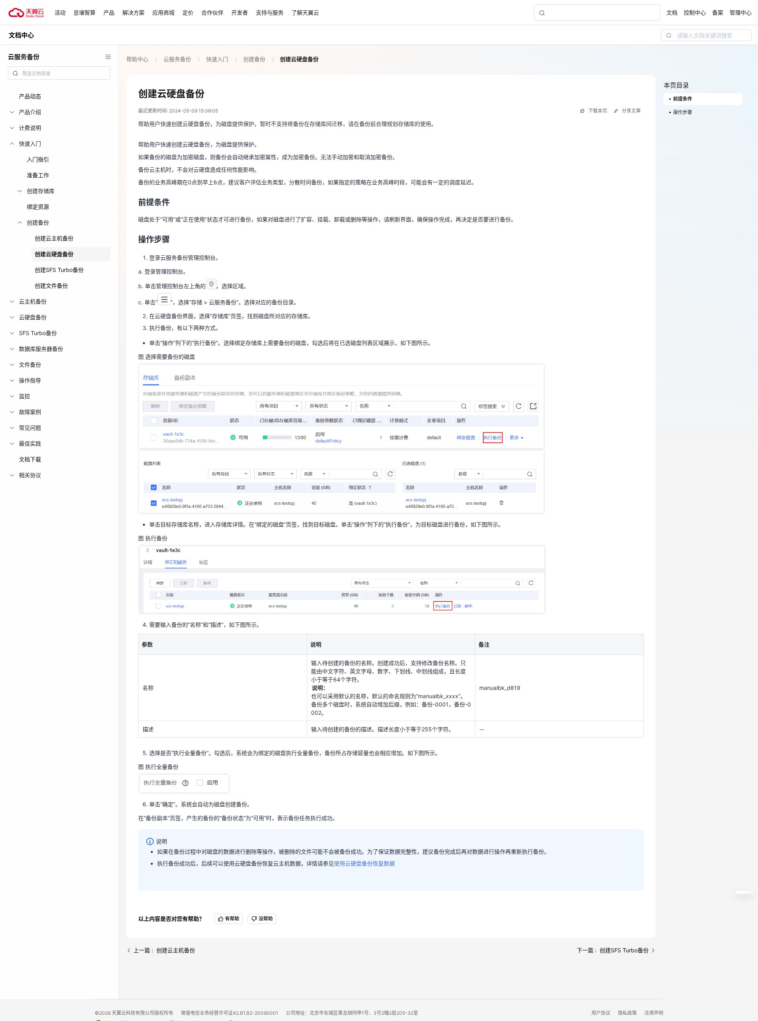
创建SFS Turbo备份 (59, 269)
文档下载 (30, 459)
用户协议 (601, 1013)
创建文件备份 (51, 285)
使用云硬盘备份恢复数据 (364, 863)
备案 (717, 12)
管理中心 (741, 12)
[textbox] (64, 73)
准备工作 (38, 175)
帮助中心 (138, 59)
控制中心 (695, 12)
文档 (671, 12)
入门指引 (38, 159)
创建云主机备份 (54, 238)
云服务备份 (177, 59)
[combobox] (59, 73)
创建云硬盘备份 (54, 254)
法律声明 (653, 1013)
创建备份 (254, 59)
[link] (138, 59)
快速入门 (217, 59)
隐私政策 (628, 1013)
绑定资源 (38, 206)
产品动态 (30, 96)
